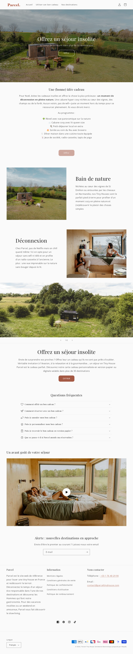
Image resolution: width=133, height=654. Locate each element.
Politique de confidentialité (60, 585)
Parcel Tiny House (87, 646)
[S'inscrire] (87, 552)
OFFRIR (66, 378)
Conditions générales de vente (61, 580)
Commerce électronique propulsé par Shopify (111, 646)
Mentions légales (55, 576)
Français (12, 645)
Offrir (66, 53)
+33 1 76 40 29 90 (109, 575)
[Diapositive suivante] (72, 340)
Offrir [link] (66, 153)
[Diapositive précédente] (61, 340)
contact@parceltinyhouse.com (103, 585)
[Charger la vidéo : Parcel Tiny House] (66, 492)
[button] (125, 5)
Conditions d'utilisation (58, 589)
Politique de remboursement (60, 594)
